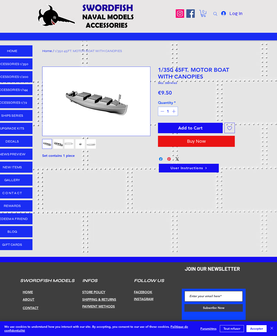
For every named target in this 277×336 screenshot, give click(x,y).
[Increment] (174, 111)
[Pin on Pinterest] (169, 159)
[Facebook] (190, 13)
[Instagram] (180, 13)
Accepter (256, 329)
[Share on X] (177, 159)
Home (47, 51)
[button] (203, 13)
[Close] (271, 329)
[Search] (215, 13)
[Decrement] (162, 111)
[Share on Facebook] (160, 159)
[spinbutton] (168, 111)
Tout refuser (232, 329)
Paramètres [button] (208, 329)
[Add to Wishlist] (229, 128)
